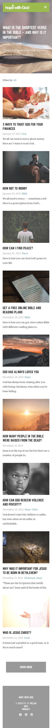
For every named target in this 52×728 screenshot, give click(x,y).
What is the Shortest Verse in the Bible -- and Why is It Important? (25, 32)
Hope (28, 377)
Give (26, 706)
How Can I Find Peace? (18, 248)
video (35, 509)
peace (25, 253)
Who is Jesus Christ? (17, 632)
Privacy (26, 709)
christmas (29, 578)
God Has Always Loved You (21, 372)
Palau (33, 703)
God (24, 133)
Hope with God (26, 697)
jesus (24, 44)
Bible (24, 193)
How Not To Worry (15, 188)
